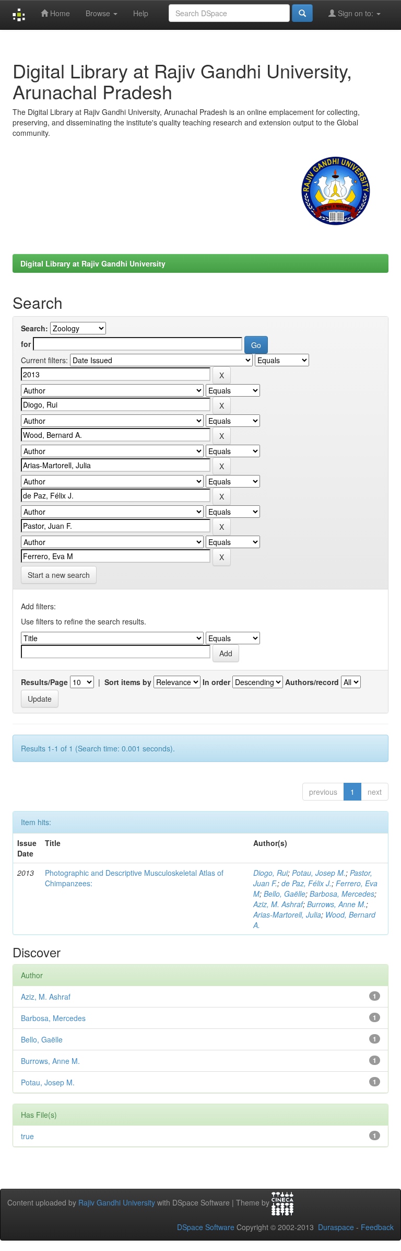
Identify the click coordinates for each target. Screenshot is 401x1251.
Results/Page (44, 682)
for (26, 344)
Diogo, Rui (270, 872)
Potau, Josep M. (319, 872)
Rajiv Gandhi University (116, 1202)
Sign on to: (355, 13)
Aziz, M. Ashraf (278, 904)
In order (216, 682)
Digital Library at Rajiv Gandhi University (93, 263)
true (27, 1136)
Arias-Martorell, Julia (287, 914)
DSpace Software (205, 1227)
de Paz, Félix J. (306, 883)
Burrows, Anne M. (336, 904)
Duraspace (336, 1227)
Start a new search (59, 575)
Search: (34, 328)
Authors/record (312, 682)
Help (140, 13)
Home (59, 13)
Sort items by (127, 682)
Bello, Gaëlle (284, 893)
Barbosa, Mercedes (342, 893)
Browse (99, 13)
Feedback (377, 1227)
